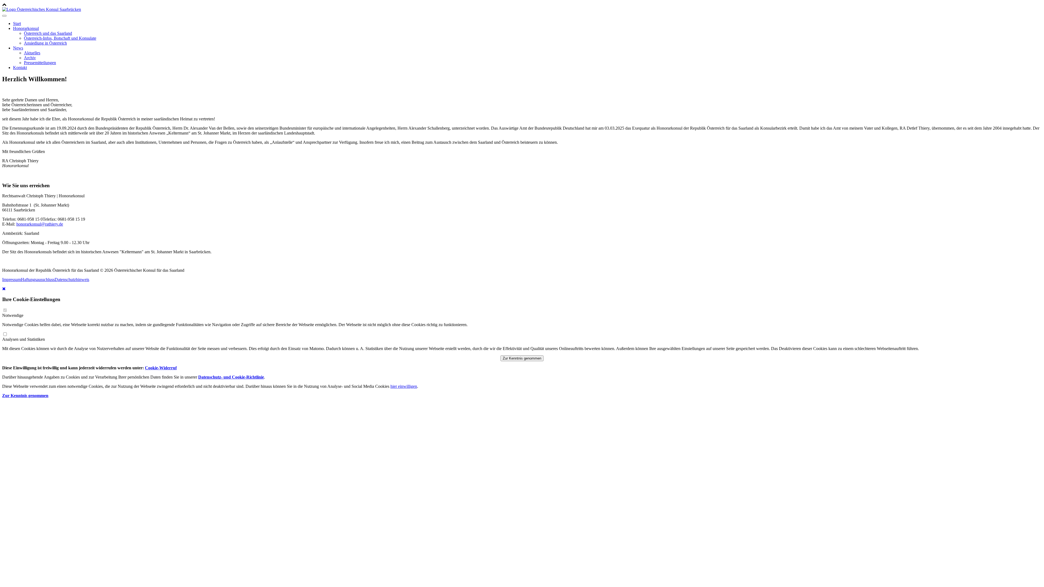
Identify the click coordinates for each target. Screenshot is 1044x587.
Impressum (11, 279)
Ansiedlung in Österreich (45, 43)
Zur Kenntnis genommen (522, 358)
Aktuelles (32, 53)
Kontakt (20, 67)
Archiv (30, 57)
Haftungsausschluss (38, 279)
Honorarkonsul (26, 28)
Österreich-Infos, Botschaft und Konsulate (60, 38)
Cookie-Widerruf (161, 368)
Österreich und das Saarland (48, 33)
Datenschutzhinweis (72, 279)
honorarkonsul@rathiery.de (39, 224)
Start (17, 23)
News (18, 48)
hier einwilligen (403, 386)
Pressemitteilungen (40, 62)
